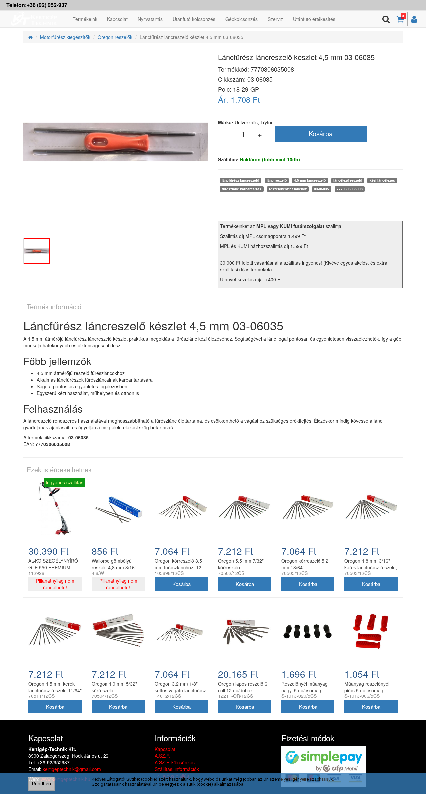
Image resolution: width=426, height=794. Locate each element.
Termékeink (85, 19)
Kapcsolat (117, 19)
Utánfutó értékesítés (314, 19)
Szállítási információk (177, 769)
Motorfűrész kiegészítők (65, 37)
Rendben (41, 783)
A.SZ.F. (162, 755)
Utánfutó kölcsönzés (194, 19)
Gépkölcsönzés (241, 19)
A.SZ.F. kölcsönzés (175, 762)
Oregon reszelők (115, 37)
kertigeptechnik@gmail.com (72, 769)
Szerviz (275, 19)
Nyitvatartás (150, 19)
